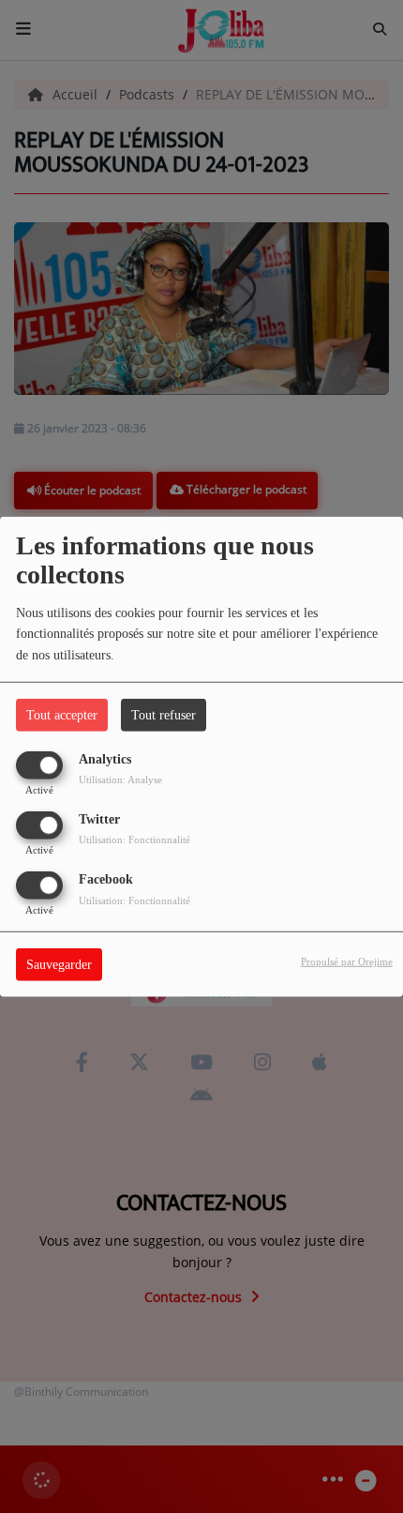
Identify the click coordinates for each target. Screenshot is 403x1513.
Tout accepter (61, 714)
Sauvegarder (59, 965)
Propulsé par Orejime (347, 961)
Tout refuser (163, 714)
